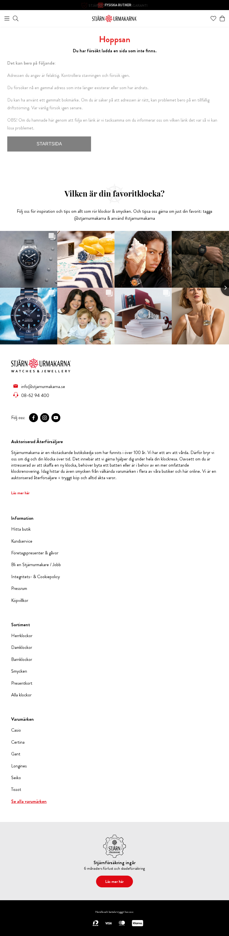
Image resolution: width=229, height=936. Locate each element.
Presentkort (21, 683)
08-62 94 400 (35, 395)
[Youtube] (55, 417)
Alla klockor (21, 695)
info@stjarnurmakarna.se (43, 386)
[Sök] (15, 18)
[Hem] (114, 18)
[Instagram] (44, 417)
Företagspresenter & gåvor (34, 553)
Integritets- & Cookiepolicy (35, 577)
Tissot (16, 789)
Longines (19, 766)
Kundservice (21, 541)
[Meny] (6, 18)
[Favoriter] (213, 18)
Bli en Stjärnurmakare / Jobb (36, 565)
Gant (15, 754)
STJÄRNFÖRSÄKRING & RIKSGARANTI (118, 5)
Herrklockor (21, 636)
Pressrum (19, 588)
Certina (18, 742)
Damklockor (21, 647)
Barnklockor (21, 659)
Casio (16, 730)
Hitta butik (21, 529)
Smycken (19, 671)
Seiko (16, 778)
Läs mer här (20, 493)
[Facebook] (33, 417)
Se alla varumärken (29, 801)
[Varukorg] (222, 18)
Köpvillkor (19, 600)
